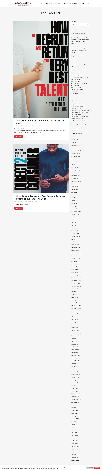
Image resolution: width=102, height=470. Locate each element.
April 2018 (73, 294)
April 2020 (73, 242)
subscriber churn (75, 124)
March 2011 (74, 443)
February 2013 (74, 394)
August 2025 (74, 159)
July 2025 (73, 161)
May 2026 (73, 139)
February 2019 (74, 272)
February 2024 (74, 178)
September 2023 (75, 189)
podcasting (74, 118)
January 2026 (74, 148)
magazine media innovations (78, 104)
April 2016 (73, 347)
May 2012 (73, 407)
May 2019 (73, 266)
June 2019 (73, 264)
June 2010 (73, 457)
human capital (74, 91)
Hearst (81, 89)
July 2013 (73, 380)
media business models (77, 106)
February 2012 (74, 416)
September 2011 (75, 427)
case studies (74, 73)
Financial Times (75, 89)
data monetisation (75, 79)
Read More (18, 136)
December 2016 (75, 333)
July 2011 (73, 432)
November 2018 (75, 280)
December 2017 (75, 305)
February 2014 (74, 374)
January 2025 (74, 172)
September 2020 (75, 236)
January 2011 (74, 446)
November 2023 (75, 184)
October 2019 (74, 258)
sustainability (83, 124)
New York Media (84, 116)
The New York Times (76, 126)
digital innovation (75, 83)
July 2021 (73, 222)
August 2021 (74, 219)
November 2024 (75, 175)
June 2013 (73, 382)
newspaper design (75, 116)
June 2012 (73, 405)
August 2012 (74, 402)
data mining (85, 77)
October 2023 (74, 186)
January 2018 (74, 302)
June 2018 (73, 289)
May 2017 (73, 322)
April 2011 (73, 440)
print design (80, 118)
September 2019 (75, 261)
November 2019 (75, 255)
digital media (83, 83)
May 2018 (73, 291)
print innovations (75, 120)
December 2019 (75, 253)
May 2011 (73, 438)
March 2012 (74, 413)
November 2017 (75, 308)
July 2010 (73, 454)
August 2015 (74, 360)
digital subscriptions (76, 87)
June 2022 (73, 200)
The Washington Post (76, 129)
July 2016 (73, 341)
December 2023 (75, 181)
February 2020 (74, 247)
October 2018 (74, 283)
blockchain (81, 68)
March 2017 (74, 324)
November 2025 (75, 150)
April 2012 (73, 410)
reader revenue (83, 120)
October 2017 (74, 311)
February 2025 (74, 170)
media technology (84, 110)
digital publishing (75, 85)
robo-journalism (83, 122)
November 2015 (75, 355)
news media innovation (77, 114)
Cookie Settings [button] (90, 467)
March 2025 (74, 167)
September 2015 (75, 358)
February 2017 (74, 327)
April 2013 (73, 388)
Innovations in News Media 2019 (79, 97)
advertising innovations (77, 66)
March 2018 (74, 297)
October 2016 (74, 338)
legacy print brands (76, 99)
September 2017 (75, 313)
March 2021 (74, 231)
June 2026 (74, 137)
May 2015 (73, 366)
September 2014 (75, 369)
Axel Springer (74, 68)
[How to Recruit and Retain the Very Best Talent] (41, 69)
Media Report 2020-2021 (30, 125)
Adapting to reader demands (78, 64)
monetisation (74, 112)
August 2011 (74, 429)
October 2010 (74, 449)
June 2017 (73, 319)
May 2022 (73, 203)
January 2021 (74, 233)
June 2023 (73, 195)
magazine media (75, 102)
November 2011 (75, 421)
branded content (75, 70)
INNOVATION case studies (77, 93)
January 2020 (74, 250)
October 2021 (74, 214)
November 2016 (75, 335)
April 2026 (73, 142)
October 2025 (74, 153)
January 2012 (74, 418)
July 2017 (73, 316)
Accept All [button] (97, 467)
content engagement (76, 77)
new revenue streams (83, 112)
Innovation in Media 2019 (77, 95)
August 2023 (74, 192)
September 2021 (75, 217)
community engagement (77, 75)
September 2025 (75, 156)
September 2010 (75, 452)
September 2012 (75, 399)
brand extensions (84, 70)
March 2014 (74, 371)
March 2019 (74, 269)
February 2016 (74, 352)
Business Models (75, 46)
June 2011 (73, 435)
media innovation (75, 110)
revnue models (75, 122)
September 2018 (75, 286)
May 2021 (73, 228)
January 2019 (74, 275)
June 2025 (73, 164)
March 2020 (74, 244)
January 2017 (74, 330)
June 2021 (73, 225)
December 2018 (75, 277)
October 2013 (74, 377)
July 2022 (73, 197)
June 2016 (73, 344)
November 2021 (75, 211)
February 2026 (75, 145)
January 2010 (74, 460)
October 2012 (74, 396)
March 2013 (74, 391)
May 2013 (73, 385)
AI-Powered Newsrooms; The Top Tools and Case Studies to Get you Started (79, 50)
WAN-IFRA (84, 129)
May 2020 (73, 239)
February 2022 (74, 206)
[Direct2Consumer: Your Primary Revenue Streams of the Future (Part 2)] (41, 168)
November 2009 (75, 463)
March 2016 (74, 349)
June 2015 (73, 363)
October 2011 (74, 424)
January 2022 (74, 208)
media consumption (76, 108)
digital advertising (75, 81)
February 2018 (74, 300)
